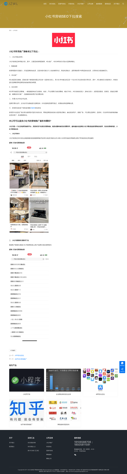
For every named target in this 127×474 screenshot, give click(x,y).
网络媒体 (49, 454)
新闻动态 (108, 4)
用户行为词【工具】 (33, 450)
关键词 (32, 108)
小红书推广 (81, 4)
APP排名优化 (19, 355)
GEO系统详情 (32, 442)
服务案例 (99, 4)
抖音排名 (71, 4)
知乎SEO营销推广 (21, 359)
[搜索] (123, 4)
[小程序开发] (26, 383)
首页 (45, 4)
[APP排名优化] (100, 383)
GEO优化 (52, 4)
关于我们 (117, 4)
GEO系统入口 (32, 446)
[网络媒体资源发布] (63, 413)
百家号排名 (62, 4)
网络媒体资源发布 (63, 424)
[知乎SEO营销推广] (26, 413)
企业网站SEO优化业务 (63, 394)
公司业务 (90, 4)
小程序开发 (26, 394)
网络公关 (49, 458)
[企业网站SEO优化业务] (63, 383)
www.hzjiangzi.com (49, 469)
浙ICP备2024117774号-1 (50, 471)
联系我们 (11, 446)
